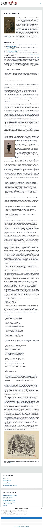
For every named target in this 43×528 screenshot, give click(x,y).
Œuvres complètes (6, 483)
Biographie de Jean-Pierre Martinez (9, 502)
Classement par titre (6, 482)
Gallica (9, 37)
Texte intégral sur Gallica (11, 46)
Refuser (21, 520)
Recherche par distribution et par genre (10, 485)
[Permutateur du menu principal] (41, 3)
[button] (41, 508)
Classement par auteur (7, 480)
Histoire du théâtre (6, 478)
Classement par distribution (8, 497)
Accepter (21, 517)
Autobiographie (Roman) (7, 503)
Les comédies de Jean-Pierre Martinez (10, 495)
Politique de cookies (17, 526)
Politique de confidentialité (25, 526)
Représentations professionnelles (9, 500)
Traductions (5, 505)
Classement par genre (7, 498)
